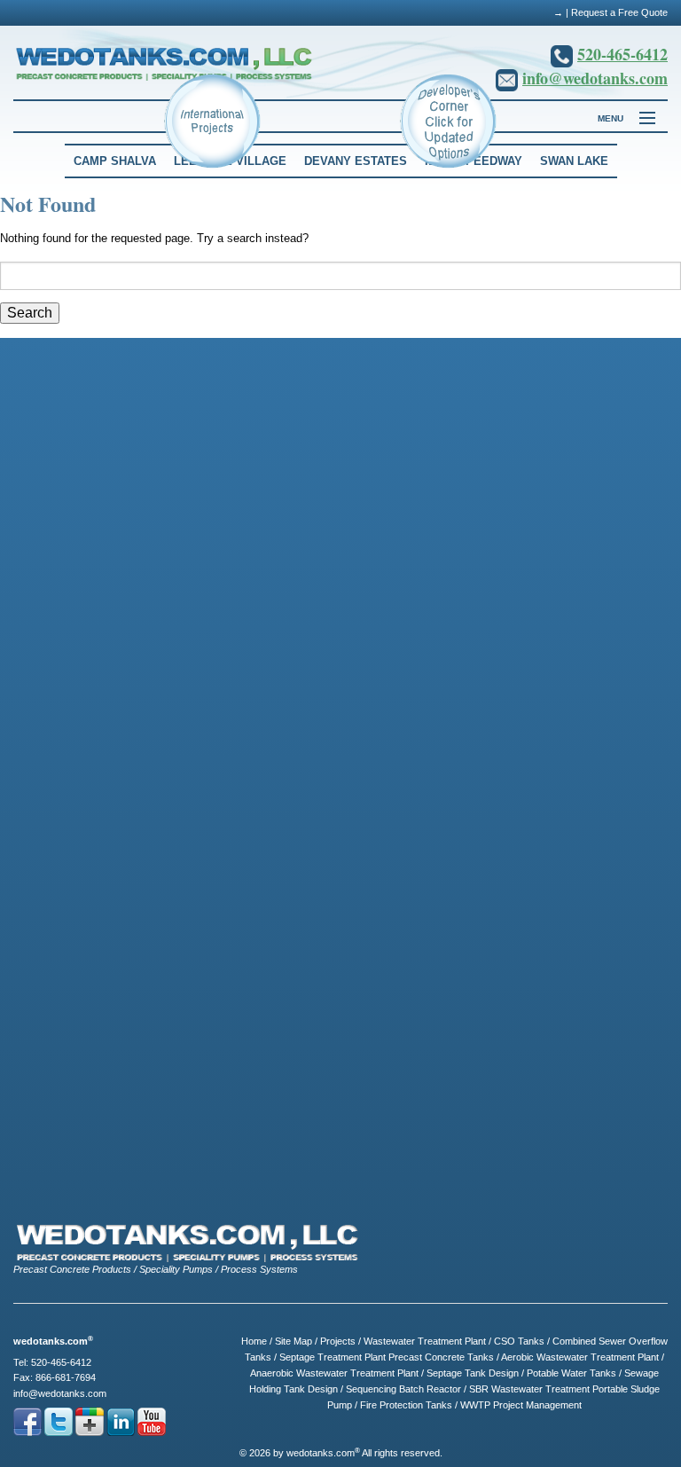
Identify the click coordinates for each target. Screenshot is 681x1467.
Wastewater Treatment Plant (425, 1341)
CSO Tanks (519, 1341)
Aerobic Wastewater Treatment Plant (580, 1357)
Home (254, 1341)
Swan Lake (574, 161)
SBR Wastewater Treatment (529, 1389)
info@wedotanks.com (595, 78)
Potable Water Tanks (571, 1373)
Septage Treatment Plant (332, 1357)
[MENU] (639, 119)
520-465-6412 (622, 54)
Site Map (293, 1341)
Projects (338, 1341)
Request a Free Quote (619, 12)
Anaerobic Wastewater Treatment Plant (334, 1373)
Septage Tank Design (473, 1373)
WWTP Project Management (521, 1405)
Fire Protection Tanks (406, 1405)
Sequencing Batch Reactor (403, 1389)
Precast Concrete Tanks (441, 1357)
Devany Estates (355, 161)
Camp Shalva (115, 161)
